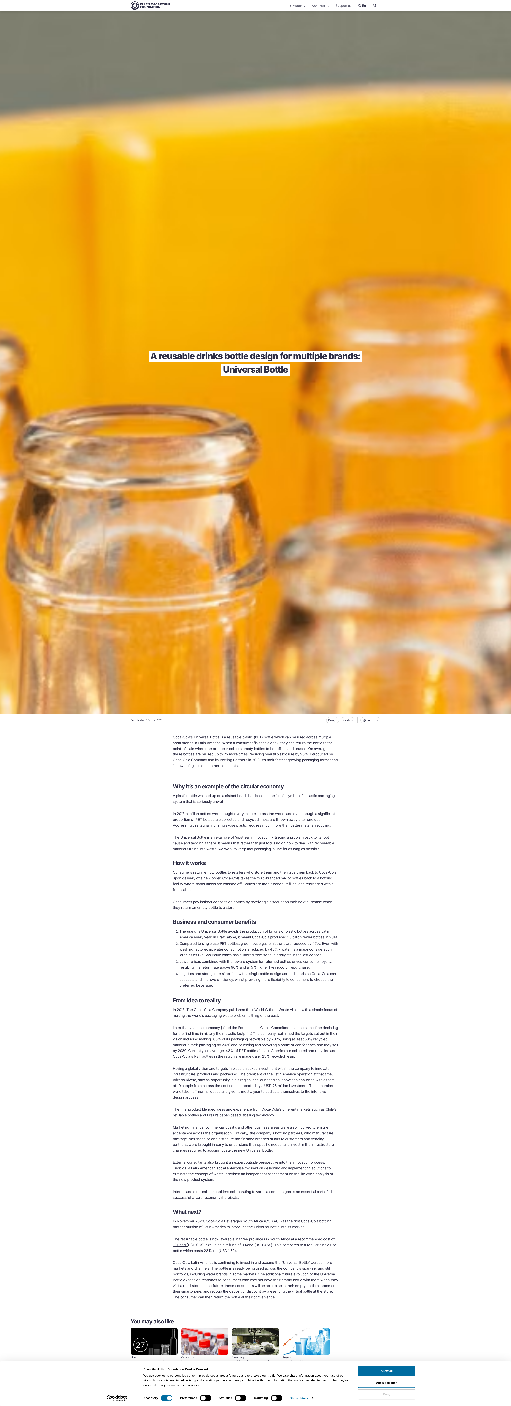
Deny (386, 1394)
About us (319, 6)
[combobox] (370, 720)
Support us (343, 6)
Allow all (387, 1371)
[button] (370, 720)
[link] (154, 1359)
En (364, 6)
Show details (299, 1398)
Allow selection (386, 1382)
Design (332, 720)
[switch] (205, 1398)
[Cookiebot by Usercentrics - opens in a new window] (116, 1398)
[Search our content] (374, 5)
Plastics (348, 720)
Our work (295, 6)
